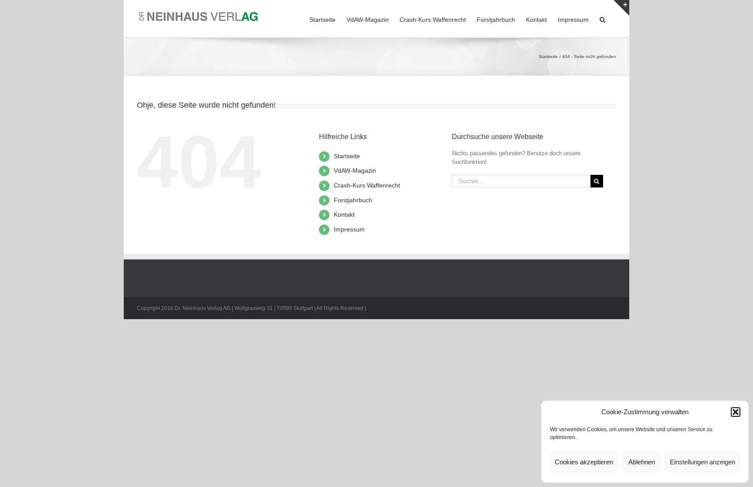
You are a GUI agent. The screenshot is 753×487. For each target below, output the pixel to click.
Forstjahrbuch (353, 200)
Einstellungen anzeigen (702, 462)
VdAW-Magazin (355, 170)
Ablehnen (641, 462)
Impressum (349, 229)
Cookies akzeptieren (584, 462)
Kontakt (344, 214)
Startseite (347, 156)
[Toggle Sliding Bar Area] (621, 8)
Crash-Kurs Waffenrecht (367, 185)
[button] (735, 412)
